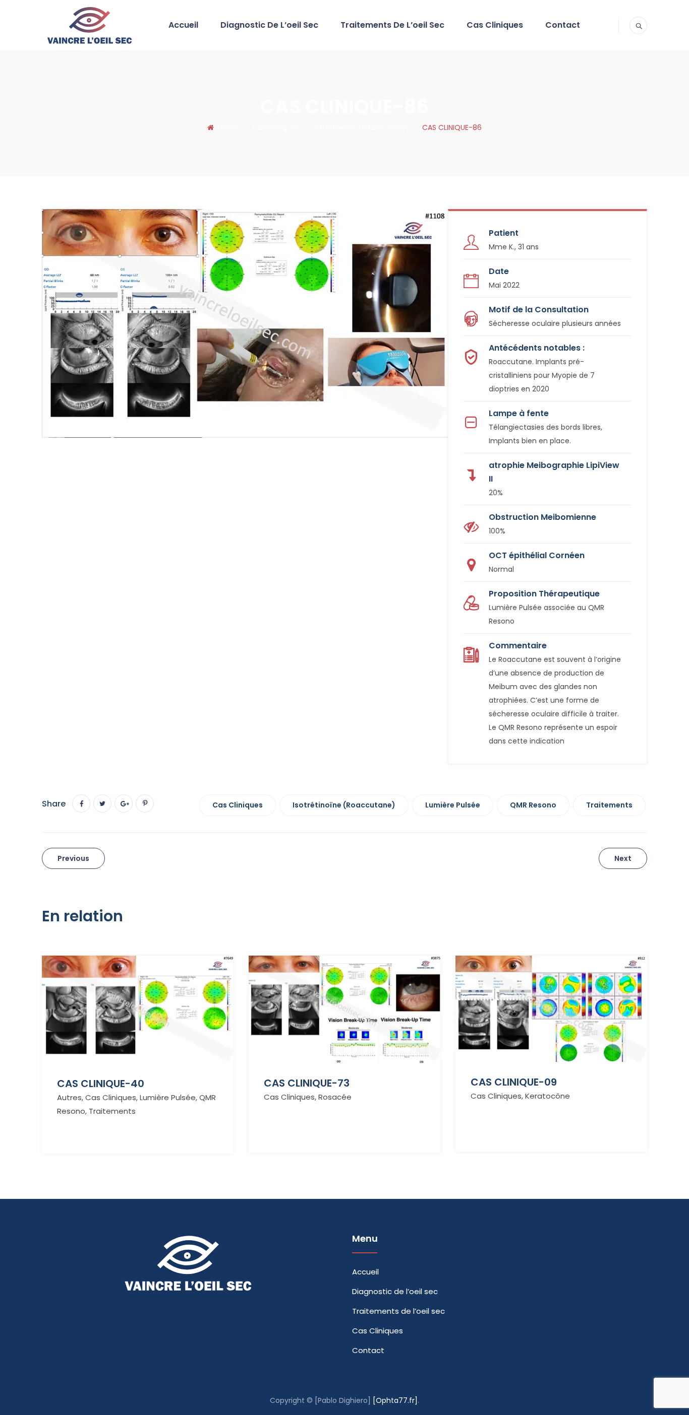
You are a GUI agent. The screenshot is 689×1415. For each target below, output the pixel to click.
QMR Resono (533, 805)
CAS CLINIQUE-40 (100, 1083)
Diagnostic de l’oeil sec (269, 25)
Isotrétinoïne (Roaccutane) (344, 805)
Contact (562, 25)
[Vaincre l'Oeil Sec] (89, 25)
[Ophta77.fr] (395, 1400)
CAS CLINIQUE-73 (307, 1083)
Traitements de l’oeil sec (392, 25)
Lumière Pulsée (452, 805)
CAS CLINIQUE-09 (514, 1082)
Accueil (183, 25)
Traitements (609, 805)
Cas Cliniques (495, 25)
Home (226, 127)
